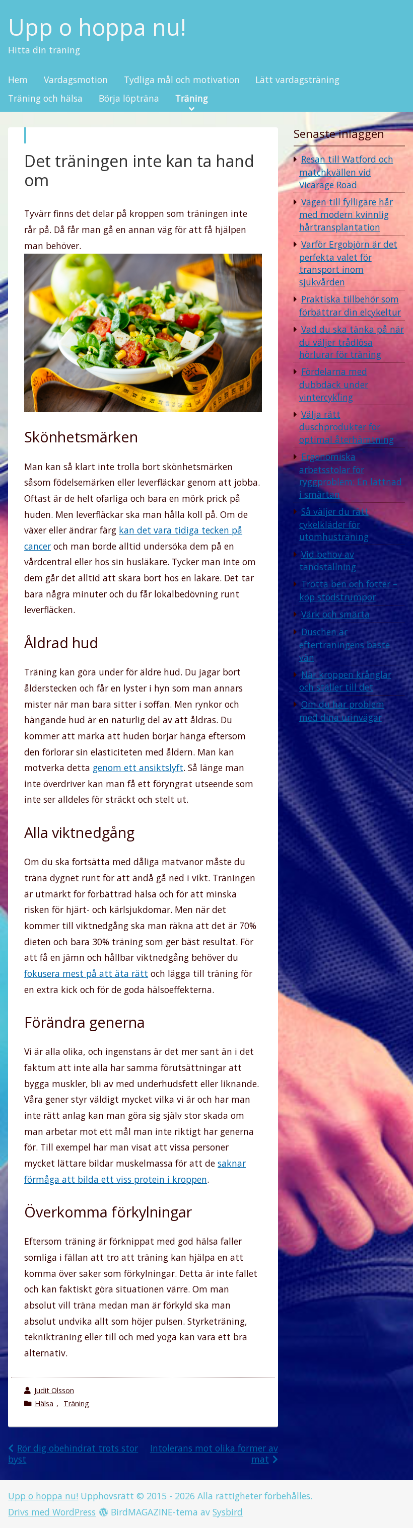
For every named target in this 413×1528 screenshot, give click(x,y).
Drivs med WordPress (52, 1512)
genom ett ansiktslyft (138, 767)
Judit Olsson (54, 1390)
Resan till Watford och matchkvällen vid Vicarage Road (346, 171)
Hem (18, 80)
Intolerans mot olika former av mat (214, 1453)
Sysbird (228, 1512)
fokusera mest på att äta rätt (86, 973)
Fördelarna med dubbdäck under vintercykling (333, 384)
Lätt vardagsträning (297, 80)
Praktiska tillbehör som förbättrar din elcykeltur (350, 305)
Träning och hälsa (45, 98)
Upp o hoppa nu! (97, 27)
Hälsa (44, 1403)
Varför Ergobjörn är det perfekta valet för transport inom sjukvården (348, 263)
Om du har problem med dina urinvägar (341, 710)
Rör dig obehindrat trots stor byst (73, 1453)
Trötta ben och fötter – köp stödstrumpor (348, 590)
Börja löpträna (129, 98)
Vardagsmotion (76, 80)
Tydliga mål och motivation (182, 80)
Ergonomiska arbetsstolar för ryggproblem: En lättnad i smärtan (350, 475)
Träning (191, 98)
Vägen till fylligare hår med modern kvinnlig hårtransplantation (346, 214)
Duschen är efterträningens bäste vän (344, 644)
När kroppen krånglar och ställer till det (345, 681)
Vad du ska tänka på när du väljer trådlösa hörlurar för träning (351, 341)
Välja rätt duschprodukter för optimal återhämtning (346, 426)
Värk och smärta (335, 614)
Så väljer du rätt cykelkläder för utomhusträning (334, 524)
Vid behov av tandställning (327, 560)
